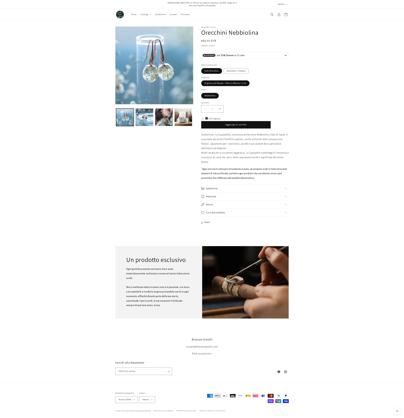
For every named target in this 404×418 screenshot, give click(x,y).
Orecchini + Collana (236, 71)
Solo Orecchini (212, 71)
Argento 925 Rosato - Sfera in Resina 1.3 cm (225, 83)
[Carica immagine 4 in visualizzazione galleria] (183, 117)
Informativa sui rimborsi (163, 410)
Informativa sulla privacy (186, 410)
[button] (146, 14)
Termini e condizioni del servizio (212, 410)
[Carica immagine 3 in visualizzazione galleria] (164, 117)
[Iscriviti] (168, 371)
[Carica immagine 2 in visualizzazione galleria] (144, 117)
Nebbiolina (210, 96)
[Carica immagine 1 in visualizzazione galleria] (125, 117)
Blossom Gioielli (128, 411)
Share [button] (207, 222)
